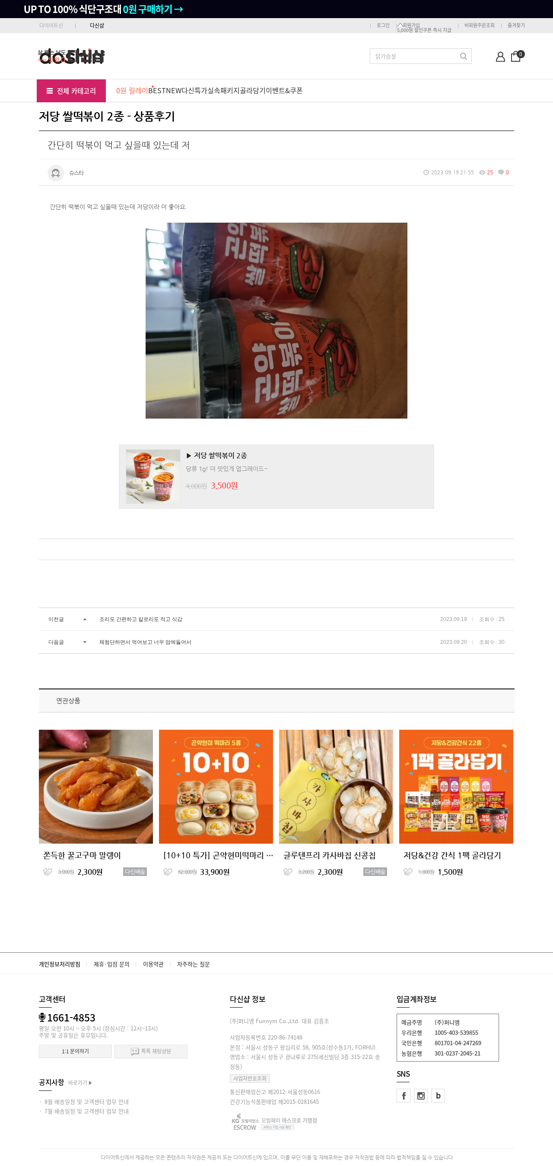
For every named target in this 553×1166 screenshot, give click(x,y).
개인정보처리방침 (59, 964)
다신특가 (194, 90)
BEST (157, 90)
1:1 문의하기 (75, 1051)
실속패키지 (223, 90)
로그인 (383, 25)
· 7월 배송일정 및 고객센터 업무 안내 (84, 1111)
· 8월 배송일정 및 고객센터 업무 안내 (84, 1101)
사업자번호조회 (250, 1078)
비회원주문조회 (479, 25)
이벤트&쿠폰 (284, 90)
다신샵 (97, 25)
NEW (173, 90)
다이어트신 (51, 25)
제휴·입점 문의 (112, 964)
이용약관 (153, 964)
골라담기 (253, 90)
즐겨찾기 (516, 25)
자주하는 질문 (193, 964)
